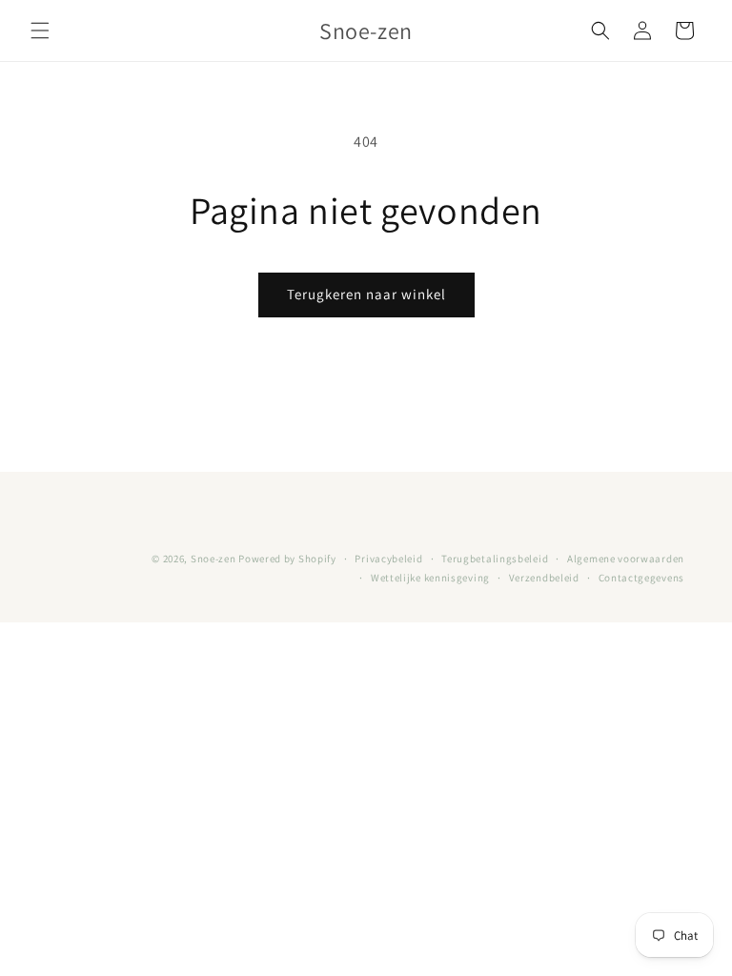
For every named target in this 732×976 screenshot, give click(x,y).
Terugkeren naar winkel (366, 294)
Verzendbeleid (544, 577)
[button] (40, 30)
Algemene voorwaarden (625, 558)
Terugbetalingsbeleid (494, 558)
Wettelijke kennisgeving (430, 577)
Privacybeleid (388, 558)
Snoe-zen (214, 558)
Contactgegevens (642, 577)
